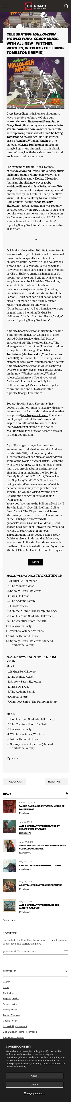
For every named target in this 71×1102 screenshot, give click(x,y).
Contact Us (8, 993)
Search (6, 981)
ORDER (35, 562)
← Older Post (14, 781)
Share (14, 758)
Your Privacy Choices (13, 1037)
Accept (34, 1075)
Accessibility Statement (15, 1026)
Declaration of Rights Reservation (20, 1031)
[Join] (65, 950)
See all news (9, 920)
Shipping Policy (11, 998)
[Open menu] (8, 6)
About (6, 987)
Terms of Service (11, 1015)
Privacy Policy (18, 1066)
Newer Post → (56, 781)
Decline (34, 1084)
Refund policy (10, 1004)
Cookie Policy (10, 1020)
